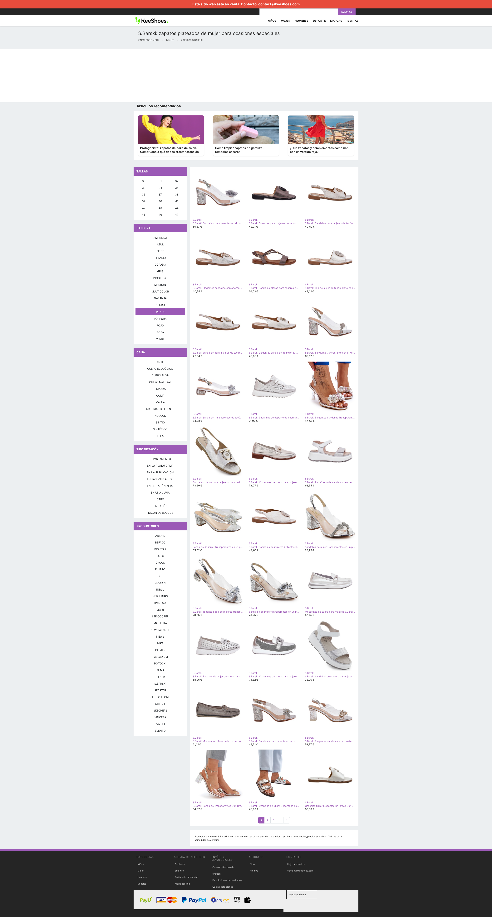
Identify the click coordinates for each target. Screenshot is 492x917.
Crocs (160, 562)
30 (143, 181)
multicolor (160, 291)
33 (143, 187)
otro (160, 499)
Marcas (336, 20)
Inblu (160, 589)
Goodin (160, 582)
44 (177, 208)
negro (160, 304)
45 (143, 214)
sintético (160, 429)
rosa (160, 332)
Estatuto (179, 870)
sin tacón (160, 506)
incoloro (160, 278)
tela (160, 435)
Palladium (160, 656)
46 (160, 214)
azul (160, 244)
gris (160, 271)
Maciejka (160, 623)
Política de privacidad (186, 877)
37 (160, 194)
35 (177, 187)
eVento (160, 730)
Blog (252, 864)
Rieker (160, 676)
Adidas (160, 535)
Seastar (160, 690)
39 (143, 201)
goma (160, 395)
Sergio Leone (160, 697)
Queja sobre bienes (222, 886)
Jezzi (160, 609)
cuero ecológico (160, 368)
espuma (160, 388)
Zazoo (160, 724)
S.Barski (160, 683)
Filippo (160, 569)
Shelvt (160, 703)
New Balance (160, 629)
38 (177, 194)
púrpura (160, 318)
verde (160, 338)
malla (160, 402)
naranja (160, 298)
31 (160, 181)
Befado (160, 542)
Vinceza (160, 717)
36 (143, 194)
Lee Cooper (160, 616)
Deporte (141, 883)
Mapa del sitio (182, 883)
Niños (140, 864)
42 (143, 208)
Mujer (140, 870)
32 (176, 181)
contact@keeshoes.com (279, 4)
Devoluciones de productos (227, 880)
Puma (160, 670)
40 (160, 201)
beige (160, 251)
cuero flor (160, 375)
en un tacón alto (160, 485)
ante (160, 362)
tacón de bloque (160, 512)
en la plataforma (160, 465)
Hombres (142, 877)
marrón (160, 284)
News (160, 636)
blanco (160, 257)
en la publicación (160, 472)
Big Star (160, 549)
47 (176, 214)
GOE (160, 576)
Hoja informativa (296, 864)
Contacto (180, 864)
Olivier (160, 650)
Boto (160, 555)
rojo (160, 325)
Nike (160, 643)
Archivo (254, 870)
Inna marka (160, 596)
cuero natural (160, 382)
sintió (160, 422)
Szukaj (346, 11)
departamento (160, 459)
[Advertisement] (115, 75)
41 (176, 201)
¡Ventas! (353, 20)
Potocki (160, 663)
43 (160, 208)
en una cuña (160, 492)
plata (160, 311)
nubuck (160, 415)
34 (160, 187)
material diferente (160, 409)
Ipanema (160, 603)
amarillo (160, 237)
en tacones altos (160, 479)
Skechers (160, 710)
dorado (160, 264)
